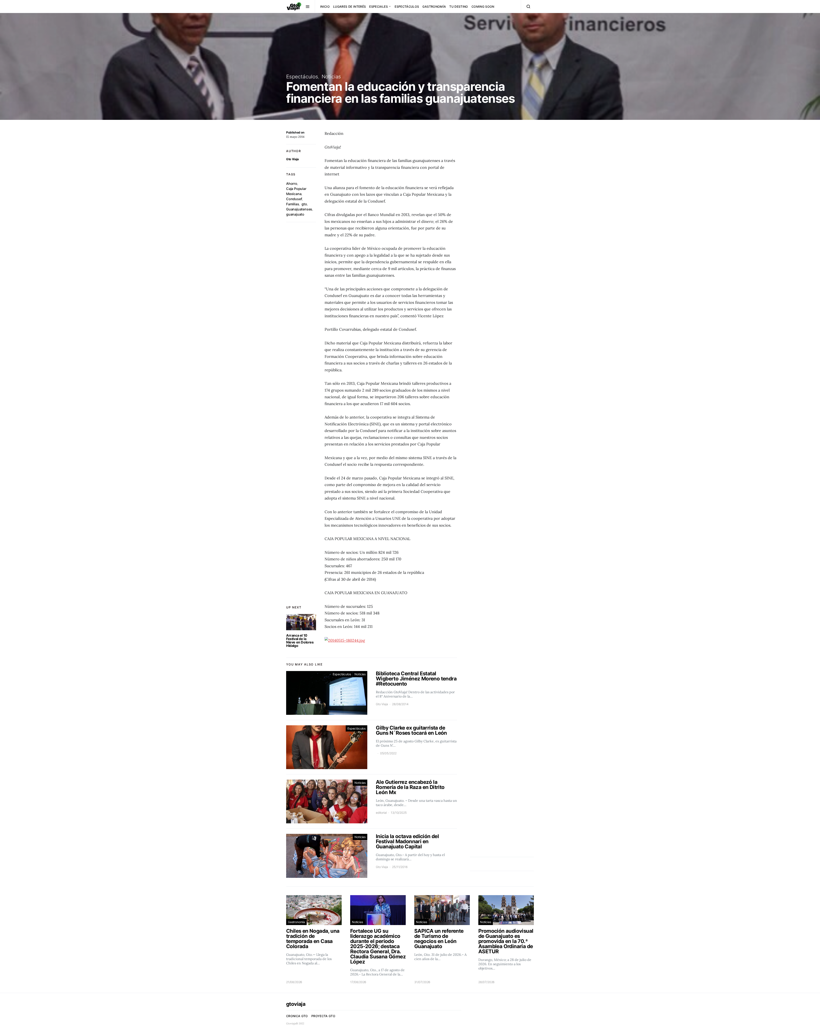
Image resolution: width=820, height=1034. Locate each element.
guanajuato (295, 214)
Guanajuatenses (299, 209)
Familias (292, 204)
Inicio (325, 6)
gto (304, 204)
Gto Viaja (292, 159)
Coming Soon (483, 6)
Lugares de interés (349, 6)
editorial (381, 812)
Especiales (378, 6)
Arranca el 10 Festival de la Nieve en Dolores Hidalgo (300, 640)
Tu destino (458, 6)
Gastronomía (434, 6)
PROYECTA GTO (323, 1016)
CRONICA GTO (297, 1016)
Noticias (331, 76)
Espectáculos (407, 6)
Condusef (294, 199)
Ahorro (291, 183)
